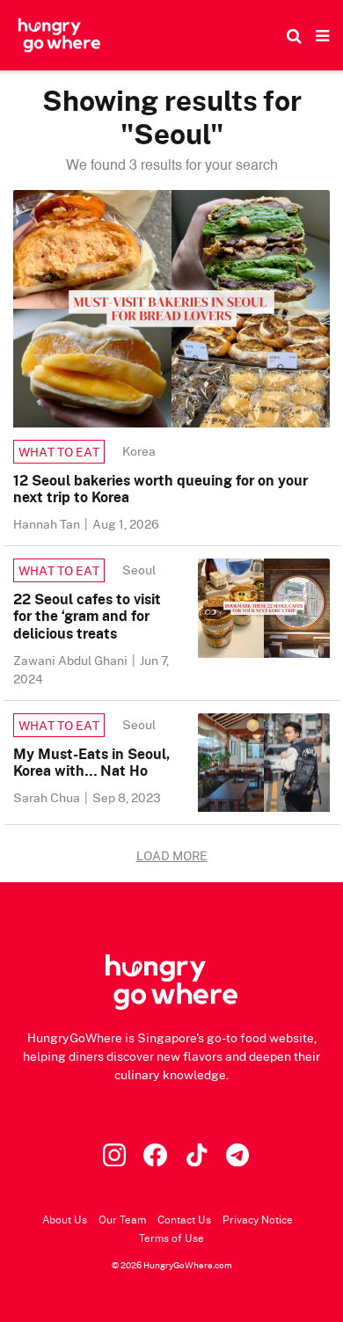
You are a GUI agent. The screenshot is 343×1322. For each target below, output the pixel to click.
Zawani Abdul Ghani (71, 660)
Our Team (122, 1219)
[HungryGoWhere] (59, 35)
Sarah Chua (48, 797)
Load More (172, 855)
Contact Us (184, 1219)
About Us (64, 1219)
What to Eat (58, 451)
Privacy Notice (258, 1219)
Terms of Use (171, 1238)
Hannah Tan (48, 524)
